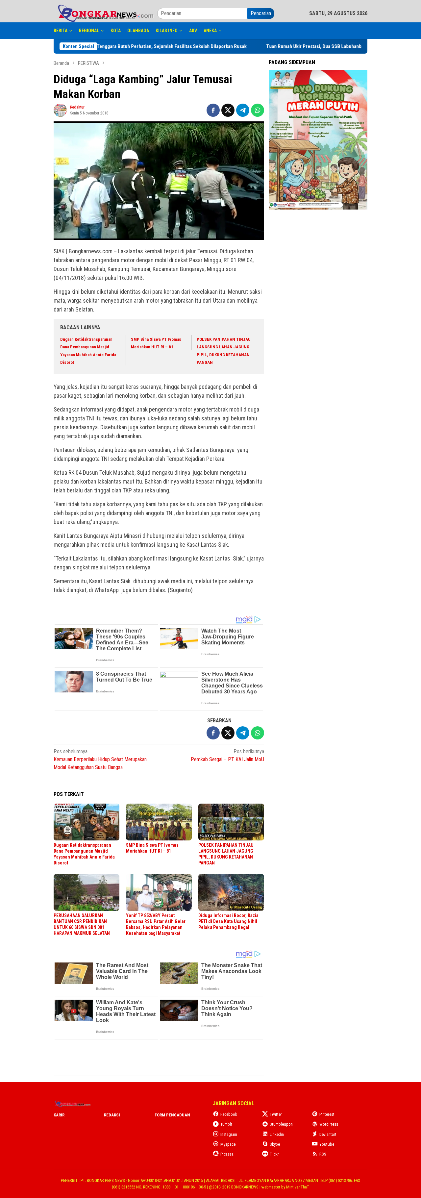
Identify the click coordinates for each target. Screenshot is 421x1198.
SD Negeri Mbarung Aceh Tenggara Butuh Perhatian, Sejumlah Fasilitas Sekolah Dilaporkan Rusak (161, 46)
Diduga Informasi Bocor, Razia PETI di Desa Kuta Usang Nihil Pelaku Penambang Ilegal (228, 921)
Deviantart (327, 1134)
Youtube (326, 1144)
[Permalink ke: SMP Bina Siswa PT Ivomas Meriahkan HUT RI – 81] (159, 822)
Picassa (227, 1154)
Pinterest (326, 1114)
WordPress (328, 1124)
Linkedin (277, 1134)
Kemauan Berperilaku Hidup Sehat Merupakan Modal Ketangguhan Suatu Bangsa (100, 759)
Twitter (276, 1114)
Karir (59, 1114)
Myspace (227, 1144)
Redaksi (112, 1114)
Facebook (228, 1114)
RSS (322, 1154)
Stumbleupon (281, 1124)
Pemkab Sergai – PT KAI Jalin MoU (227, 755)
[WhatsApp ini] (257, 110)
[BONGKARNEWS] (105, 13)
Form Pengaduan (172, 1114)
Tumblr (226, 1124)
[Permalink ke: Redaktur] (60, 110)
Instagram (228, 1134)
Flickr (274, 1154)
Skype (275, 1144)
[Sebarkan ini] (213, 110)
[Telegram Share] (242, 110)
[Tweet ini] (228, 110)
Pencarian (261, 13)
